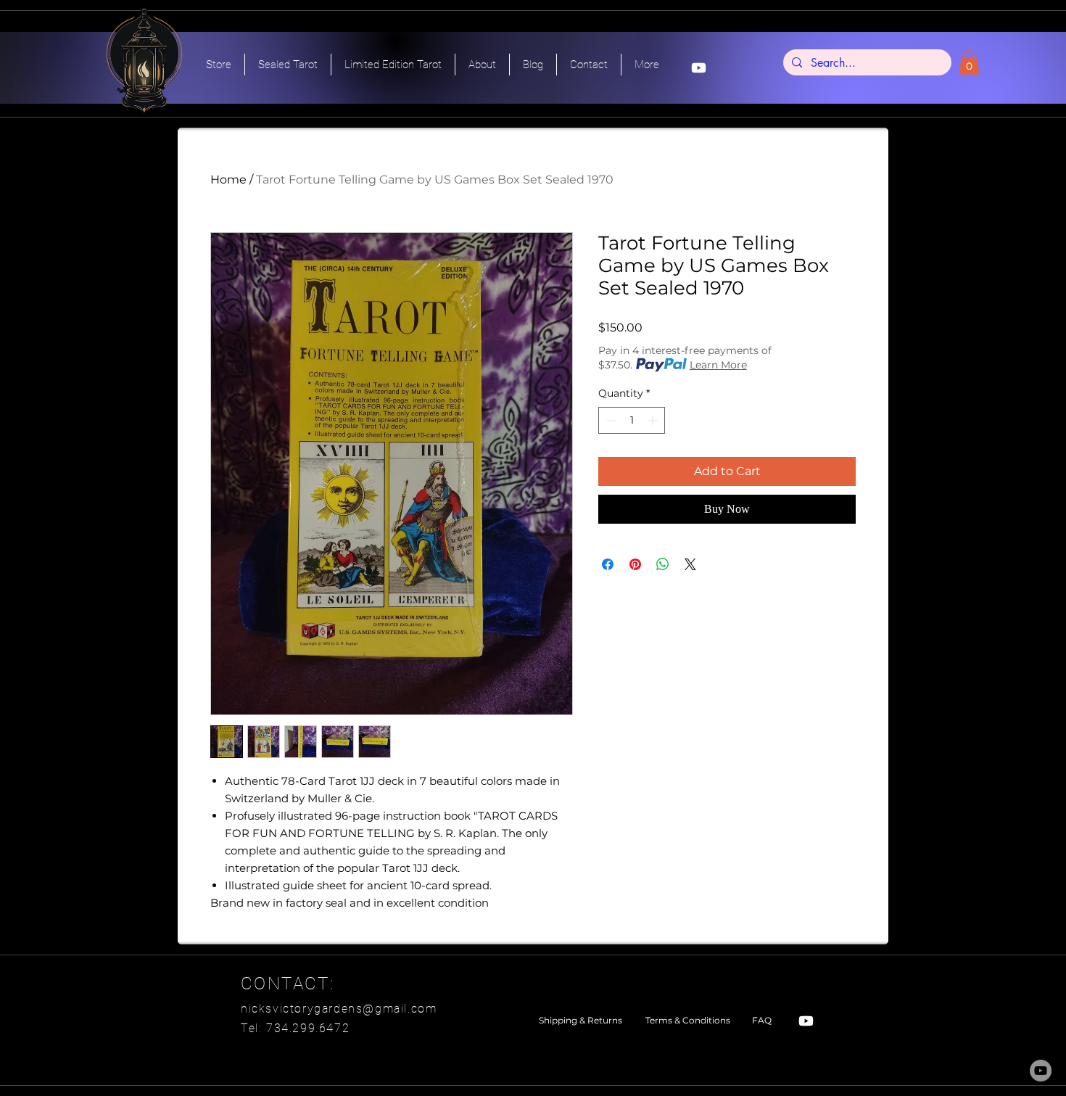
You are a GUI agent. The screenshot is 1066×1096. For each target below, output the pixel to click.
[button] (969, 62)
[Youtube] (698, 67)
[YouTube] (1040, 1070)
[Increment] (654, 420)
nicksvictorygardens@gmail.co (333, 1008)
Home (228, 179)
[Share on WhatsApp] (663, 564)
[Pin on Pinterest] (635, 564)
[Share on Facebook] (607, 564)
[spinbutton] (632, 420)
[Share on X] (690, 564)
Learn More (718, 364)
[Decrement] (609, 420)
